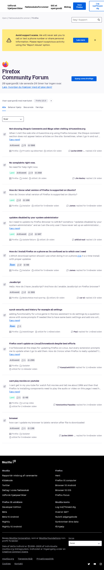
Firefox (15, 151)
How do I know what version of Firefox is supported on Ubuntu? (42, 190)
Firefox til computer (65, 480)
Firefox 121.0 (41, 101)
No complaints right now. (22, 162)
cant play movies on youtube (24, 381)
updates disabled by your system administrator (33, 217)
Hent (57, 475)
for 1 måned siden (94, 332)
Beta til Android (10, 517)
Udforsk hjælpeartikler (15, 7)
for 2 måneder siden (92, 405)
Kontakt (18, 563)
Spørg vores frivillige (84, 79)
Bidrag (67, 7)
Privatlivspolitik (45, 559)
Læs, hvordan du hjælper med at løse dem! (27, 87)
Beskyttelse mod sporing (34, 298)
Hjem (4, 18)
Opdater (26, 366)
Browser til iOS (63, 490)
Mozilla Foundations (50, 538)
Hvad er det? (62, 512)
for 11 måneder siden (92, 367)
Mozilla (9, 462)
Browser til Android (65, 485)
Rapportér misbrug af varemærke (19, 475)
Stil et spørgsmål (56, 7)
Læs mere (80, 40)
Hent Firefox (79, 6)
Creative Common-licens (15, 551)
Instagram (101, 564)
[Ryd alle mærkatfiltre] (51, 101)
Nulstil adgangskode (66, 517)
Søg (99, 20)
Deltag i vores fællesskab (15, 490)
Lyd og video (28, 403)
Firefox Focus (62, 495)
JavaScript (14, 282)
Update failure (29, 240)
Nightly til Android (12, 526)
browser (13, 418)
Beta (4, 512)
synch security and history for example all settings (35, 309)
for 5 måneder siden (92, 206)
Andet (25, 178)
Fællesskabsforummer (37, 7)
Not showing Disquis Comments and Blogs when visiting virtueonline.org (47, 128)
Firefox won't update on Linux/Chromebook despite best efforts (42, 343)
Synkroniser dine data (66, 521)
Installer (26, 206)
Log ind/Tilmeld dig (65, 507)
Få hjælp (59, 526)
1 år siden (97, 178)
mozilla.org (8, 559)
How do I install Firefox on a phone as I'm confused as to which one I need (47, 251)
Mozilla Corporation (19, 538)
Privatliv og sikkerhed (32, 151)
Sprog (71, 538)
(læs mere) (14, 139)
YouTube (95, 564)
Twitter (6, 485)
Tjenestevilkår (25, 559)
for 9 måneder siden (92, 435)
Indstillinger (28, 332)
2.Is (79, 256)
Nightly (6, 521)
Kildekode (7, 480)
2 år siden (97, 151)
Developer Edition (11, 507)
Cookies (6, 563)
